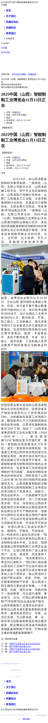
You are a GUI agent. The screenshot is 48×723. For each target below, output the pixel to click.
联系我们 (11, 33)
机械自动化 (12, 21)
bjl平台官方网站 (19, 74)
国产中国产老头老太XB (20, 646)
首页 (8, 10)
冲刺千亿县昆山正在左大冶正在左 (24, 644)
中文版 (4, 47)
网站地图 (26, 719)
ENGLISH (5, 52)
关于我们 (11, 16)
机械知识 (11, 27)
